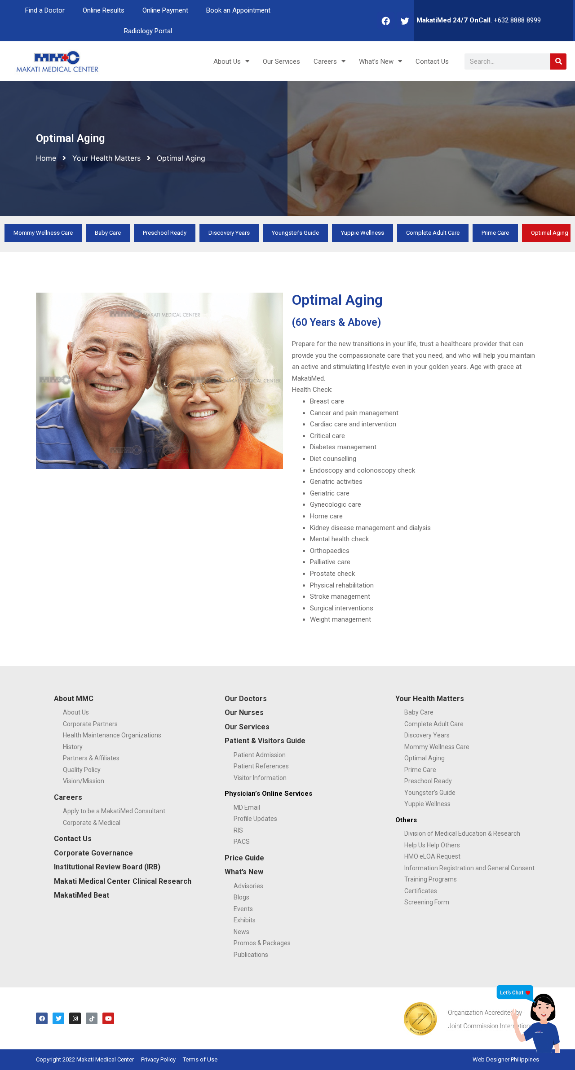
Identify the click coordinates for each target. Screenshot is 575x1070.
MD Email (247, 807)
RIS (238, 830)
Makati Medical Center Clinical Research (122, 881)
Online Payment (165, 10)
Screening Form (426, 902)
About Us (227, 61)
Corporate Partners (90, 724)
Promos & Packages (262, 943)
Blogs (241, 897)
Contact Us (432, 61)
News (241, 931)
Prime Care (495, 232)
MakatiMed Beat (81, 895)
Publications (251, 954)
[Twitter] (405, 20)
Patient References (261, 766)
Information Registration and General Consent (469, 868)
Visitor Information (260, 777)
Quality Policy (82, 769)
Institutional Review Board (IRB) (107, 867)
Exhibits (245, 920)
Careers (325, 61)
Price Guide (244, 858)
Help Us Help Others (432, 845)
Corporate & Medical (91, 822)
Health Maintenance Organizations (112, 735)
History (73, 746)
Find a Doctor (45, 10)
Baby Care (108, 232)
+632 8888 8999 (517, 20)
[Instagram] (75, 1018)
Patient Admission (260, 755)
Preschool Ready (164, 232)
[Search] (558, 61)
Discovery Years (229, 232)
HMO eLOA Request (432, 856)
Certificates (420, 891)
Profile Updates (255, 818)
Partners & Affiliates (91, 758)
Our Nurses (244, 712)
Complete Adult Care (433, 232)
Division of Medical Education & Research (462, 833)
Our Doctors (246, 698)
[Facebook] (385, 20)
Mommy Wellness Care (43, 232)
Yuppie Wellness (362, 232)
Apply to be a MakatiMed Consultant (114, 811)
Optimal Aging (424, 758)
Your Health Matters (106, 157)
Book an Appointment (238, 10)
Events (243, 908)
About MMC (73, 698)
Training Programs (430, 879)
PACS (242, 841)
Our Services (281, 61)
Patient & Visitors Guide (265, 741)
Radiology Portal (148, 31)
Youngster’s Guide (295, 232)
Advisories (248, 886)
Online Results (103, 10)
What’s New (376, 61)
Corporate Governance (93, 853)
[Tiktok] (91, 1018)
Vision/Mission (83, 781)
